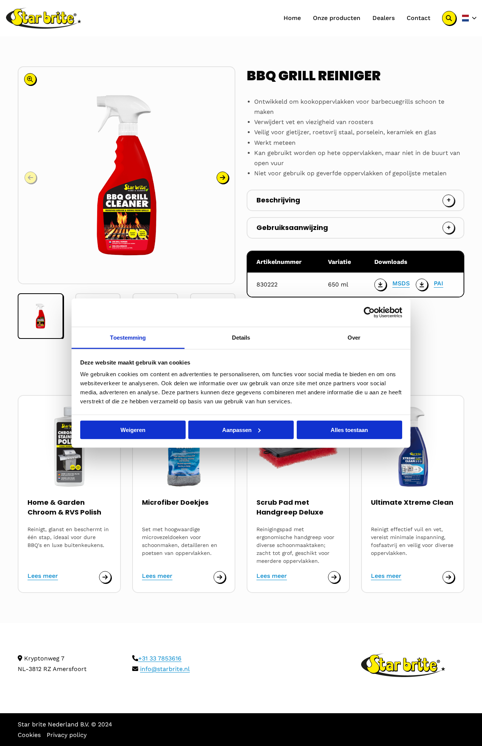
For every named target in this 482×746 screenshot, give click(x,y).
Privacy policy (67, 734)
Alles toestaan (349, 429)
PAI (438, 283)
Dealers (383, 17)
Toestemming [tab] (128, 337)
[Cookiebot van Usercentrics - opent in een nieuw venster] (369, 312)
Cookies (29, 734)
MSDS (401, 283)
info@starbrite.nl (165, 668)
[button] (223, 178)
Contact (418, 17)
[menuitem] (292, 18)
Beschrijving (278, 200)
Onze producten (336, 17)
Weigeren (132, 429)
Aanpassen (237, 429)
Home (292, 17)
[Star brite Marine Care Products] (43, 18)
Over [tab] (354, 337)
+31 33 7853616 (160, 658)
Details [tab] (241, 337)
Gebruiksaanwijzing (292, 227)
